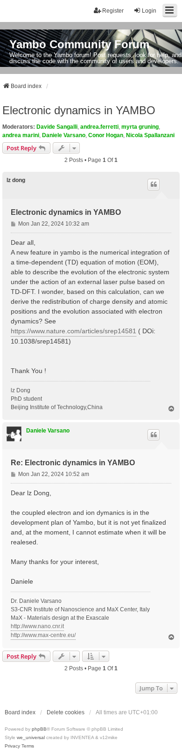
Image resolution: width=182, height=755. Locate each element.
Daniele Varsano (63, 135)
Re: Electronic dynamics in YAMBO (73, 463)
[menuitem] (12, 746)
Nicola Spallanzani (150, 135)
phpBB (39, 729)
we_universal (31, 737)
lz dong (16, 180)
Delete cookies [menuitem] (65, 712)
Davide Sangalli (56, 127)
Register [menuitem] (113, 10)
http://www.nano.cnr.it (37, 626)
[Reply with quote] (153, 184)
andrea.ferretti (99, 127)
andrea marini (20, 135)
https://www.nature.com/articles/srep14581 (73, 331)
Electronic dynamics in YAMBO (78, 110)
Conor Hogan (105, 135)
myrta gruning (140, 127)
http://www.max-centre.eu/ (43, 635)
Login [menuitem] (149, 10)
